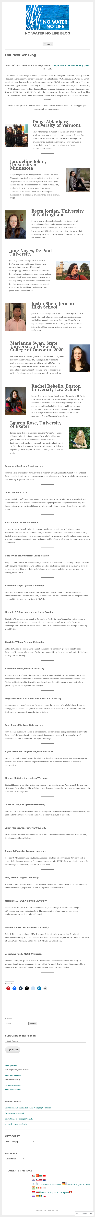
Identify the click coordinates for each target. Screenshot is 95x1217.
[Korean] (44, 1188)
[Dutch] (44, 1180)
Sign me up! (13, 1049)
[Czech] (37, 1180)
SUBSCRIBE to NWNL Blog (20, 1035)
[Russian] (33, 1196)
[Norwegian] (33, 1192)
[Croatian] (33, 1180)
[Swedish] (40, 1196)
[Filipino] (44, 1196)
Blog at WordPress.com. (47, 1210)
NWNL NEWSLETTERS (13, 1075)
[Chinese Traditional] (44, 1176)
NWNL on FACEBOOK (12, 1085)
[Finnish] (33, 1184)
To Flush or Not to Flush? (16, 1124)
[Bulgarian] (40, 1176)
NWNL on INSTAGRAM (13, 1090)
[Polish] (37, 1192)
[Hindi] (33, 1188)
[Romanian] (70, 1192)
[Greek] (77, 1184)
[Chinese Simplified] (37, 1176)
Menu (49, 44)
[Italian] (37, 1188)
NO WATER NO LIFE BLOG (47, 33)
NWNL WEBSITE (11, 1066)
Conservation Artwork (14, 1113)
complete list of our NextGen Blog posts (70, 65)
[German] (63, 1184)
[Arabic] (33, 1176)
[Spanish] (37, 1196)
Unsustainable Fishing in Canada (19, 1119)
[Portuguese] (54, 1192)
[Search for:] (17, 1023)
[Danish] (40, 1180)
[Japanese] (40, 1188)
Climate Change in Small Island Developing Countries (28, 1107)
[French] (48, 1184)
